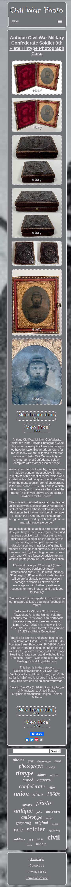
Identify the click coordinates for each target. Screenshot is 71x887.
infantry (27, 804)
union (21, 793)
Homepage (37, 859)
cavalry (51, 767)
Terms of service (37, 878)
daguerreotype (44, 761)
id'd (31, 839)
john (39, 812)
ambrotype (31, 817)
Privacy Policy (37, 871)
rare (18, 829)
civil (53, 837)
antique (23, 810)
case (40, 839)
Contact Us (37, 865)
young (58, 761)
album (41, 775)
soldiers (19, 839)
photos (18, 760)
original (41, 822)
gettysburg (23, 823)
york (31, 760)
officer (54, 775)
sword (49, 818)
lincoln (41, 844)
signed (55, 824)
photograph (31, 766)
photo (43, 802)
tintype (25, 773)
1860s (53, 794)
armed (27, 779)
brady (29, 845)
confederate (32, 786)
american (54, 831)
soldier (36, 829)
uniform (53, 812)
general (44, 779)
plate (38, 794)
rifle (52, 787)
